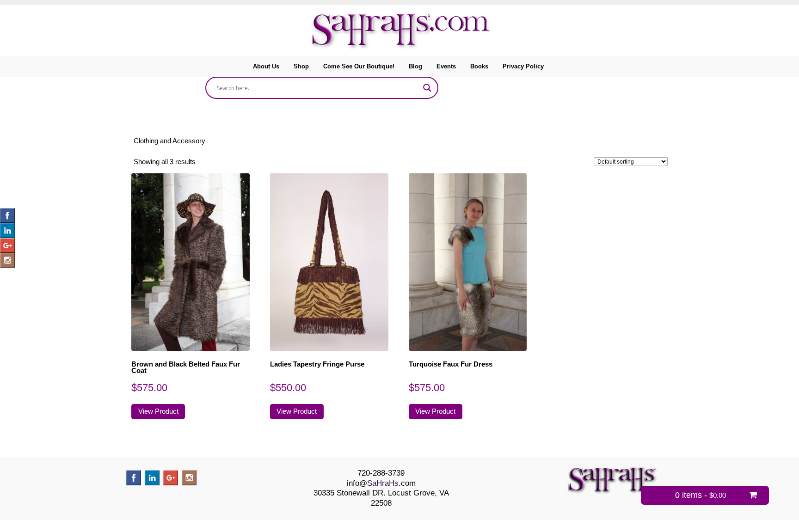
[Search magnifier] (427, 87)
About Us (266, 66)
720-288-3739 (381, 473)
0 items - (700, 495)
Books (479, 66)
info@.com (381, 483)
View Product (158, 411)
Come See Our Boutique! (358, 66)
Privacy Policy (523, 66)
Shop (301, 66)
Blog (415, 66)
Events (446, 66)
